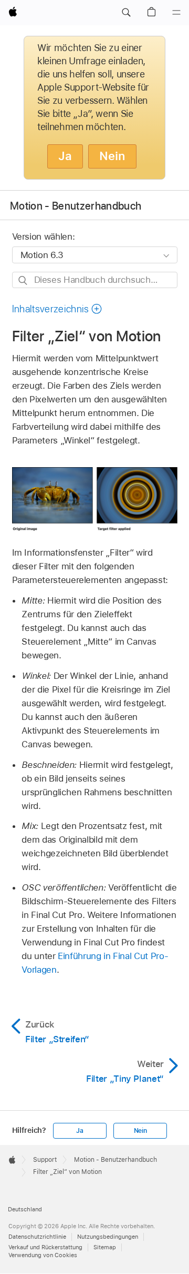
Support (45, 1159)
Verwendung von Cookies (42, 1255)
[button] (126, 12)
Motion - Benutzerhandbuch (76, 206)
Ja (65, 156)
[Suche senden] (23, 280)
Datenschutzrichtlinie (37, 1236)
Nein (112, 156)
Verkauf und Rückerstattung (45, 1247)
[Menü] (176, 12)
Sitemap (104, 1247)
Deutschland (25, 1209)
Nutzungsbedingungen (107, 1236)
